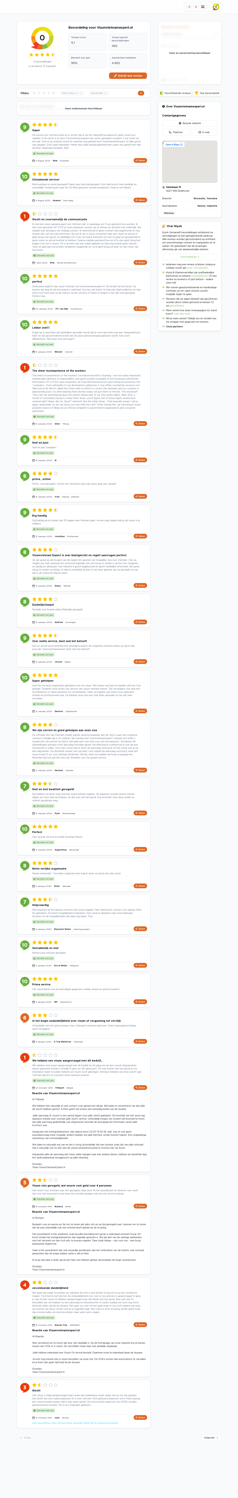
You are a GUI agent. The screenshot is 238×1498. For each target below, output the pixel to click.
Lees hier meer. (182, 313)
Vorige (27, 1437)
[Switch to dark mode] (195, 7)
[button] (189, 325)
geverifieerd (177, 305)
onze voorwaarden (197, 268)
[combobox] (72, 93)
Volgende (209, 1437)
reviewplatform (199, 276)
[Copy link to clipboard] (189, 7)
